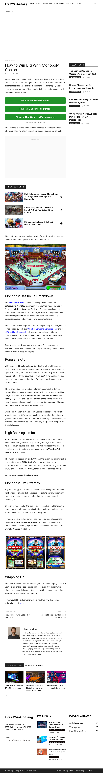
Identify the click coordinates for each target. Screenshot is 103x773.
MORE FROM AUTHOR (34, 665)
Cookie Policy (79, 771)
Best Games (70, 4)
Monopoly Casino (16, 302)
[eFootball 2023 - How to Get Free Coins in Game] (56, 677)
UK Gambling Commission (16, 332)
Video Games (47, 4)
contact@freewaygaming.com (17, 740)
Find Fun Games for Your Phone (35, 109)
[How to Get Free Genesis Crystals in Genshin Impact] (42, 724)
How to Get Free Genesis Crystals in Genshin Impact (56, 725)
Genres (8, 11)
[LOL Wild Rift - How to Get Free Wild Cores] (42, 739)
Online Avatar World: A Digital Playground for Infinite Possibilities (34, 688)
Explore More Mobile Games (35, 100)
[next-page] (10, 695)
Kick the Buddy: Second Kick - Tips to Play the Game (57, 752)
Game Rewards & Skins (57, 730)
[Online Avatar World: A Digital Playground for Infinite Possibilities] (35, 677)
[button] (95, 4)
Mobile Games (35, 4)
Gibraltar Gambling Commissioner (42, 329)
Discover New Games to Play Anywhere (35, 117)
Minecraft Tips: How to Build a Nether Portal (53, 616)
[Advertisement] (51, 36)
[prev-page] (6, 695)
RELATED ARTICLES (14, 665)
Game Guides (59, 4)
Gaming (80, 4)
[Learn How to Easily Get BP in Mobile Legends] (14, 677)
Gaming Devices (75, 77)
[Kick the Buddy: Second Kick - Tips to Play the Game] (42, 752)
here (22, 603)
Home (59, 771)
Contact (89, 771)
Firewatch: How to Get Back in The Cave (17, 616)
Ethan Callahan (29, 629)
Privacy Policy (68, 771)
